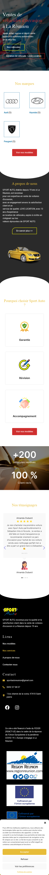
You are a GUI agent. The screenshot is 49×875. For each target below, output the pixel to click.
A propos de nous (11, 657)
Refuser (24, 859)
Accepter (24, 852)
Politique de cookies (24, 872)
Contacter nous (10, 664)
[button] (45, 822)
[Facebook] (7, 707)
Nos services (9, 650)
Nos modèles (9, 643)
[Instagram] (17, 707)
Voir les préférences (24, 866)
